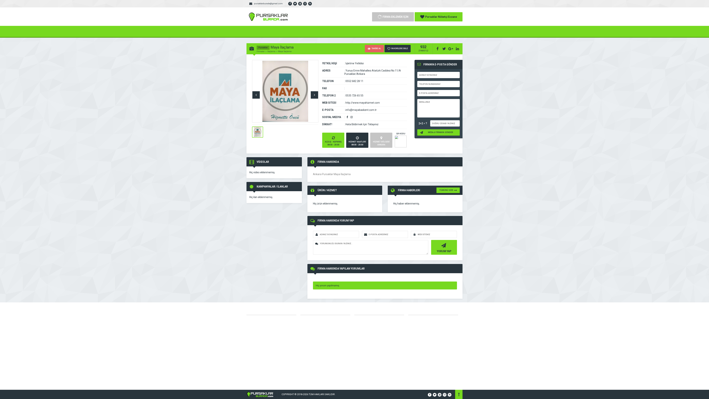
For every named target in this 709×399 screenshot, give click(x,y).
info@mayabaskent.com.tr (361, 109)
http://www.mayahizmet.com (362, 102)
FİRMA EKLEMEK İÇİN (395, 16)
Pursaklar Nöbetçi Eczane (441, 16)
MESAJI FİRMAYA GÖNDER (440, 132)
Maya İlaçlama (285, 51)
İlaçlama (271, 51)
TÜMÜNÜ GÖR (446, 190)
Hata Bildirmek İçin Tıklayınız (362, 124)
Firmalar (261, 51)
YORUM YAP (444, 251)
